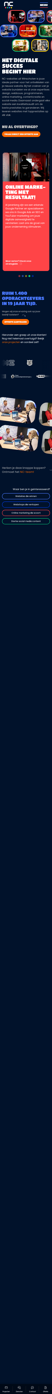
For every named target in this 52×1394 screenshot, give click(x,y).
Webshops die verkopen (26, 504)
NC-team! (27, 472)
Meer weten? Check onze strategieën (18, 262)
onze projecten (11, 342)
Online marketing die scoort (26, 512)
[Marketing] (28, 30)
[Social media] (21, 45)
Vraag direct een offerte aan (21, 134)
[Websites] (36, 16)
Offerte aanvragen (15, 322)
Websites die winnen (26, 496)
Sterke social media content (26, 521)
